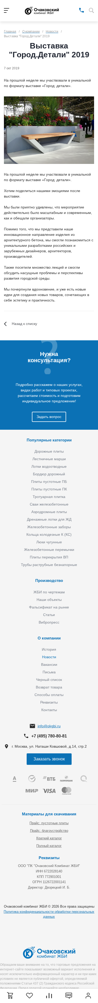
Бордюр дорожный (49, 474)
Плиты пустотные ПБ (49, 481)
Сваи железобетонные (49, 504)
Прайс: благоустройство (49, 831)
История (49, 649)
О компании (49, 638)
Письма (49, 672)
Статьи (49, 615)
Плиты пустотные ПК (49, 489)
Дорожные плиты (49, 451)
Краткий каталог (49, 838)
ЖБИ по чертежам (49, 592)
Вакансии (49, 664)
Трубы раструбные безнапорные (49, 565)
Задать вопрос (49, 417)
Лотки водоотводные (49, 466)
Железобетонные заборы (49, 527)
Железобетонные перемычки (49, 549)
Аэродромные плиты (49, 512)
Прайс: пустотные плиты (49, 823)
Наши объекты (49, 600)
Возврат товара (49, 687)
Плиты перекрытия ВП (49, 557)
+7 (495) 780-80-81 (49, 736)
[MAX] (74, 10)
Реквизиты (49, 702)
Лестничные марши (49, 459)
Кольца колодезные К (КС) (49, 534)
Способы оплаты (49, 695)
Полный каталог (49, 846)
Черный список (49, 680)
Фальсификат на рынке (49, 607)
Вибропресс (49, 622)
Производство (49, 580)
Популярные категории (49, 440)
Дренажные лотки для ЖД (49, 519)
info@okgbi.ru (49, 726)
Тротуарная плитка (49, 497)
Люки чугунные (49, 542)
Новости (49, 657)
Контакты (49, 710)
